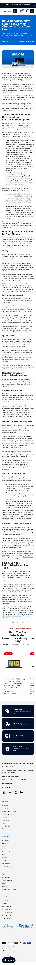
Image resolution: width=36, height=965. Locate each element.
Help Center (6, 820)
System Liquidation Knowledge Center (17, 33)
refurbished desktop (13, 278)
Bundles (4, 860)
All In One (5, 855)
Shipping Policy (7, 912)
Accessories (6, 863)
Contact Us (5, 829)
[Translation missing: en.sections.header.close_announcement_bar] (35, 5)
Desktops (5, 843)
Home (3, 33)
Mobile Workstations (8, 849)
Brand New (5, 840)
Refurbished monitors (22, 410)
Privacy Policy (6, 909)
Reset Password (7, 880)
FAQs (3, 823)
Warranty (5, 900)
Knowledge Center (8, 814)
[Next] (32, 5)
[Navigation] (32, 11)
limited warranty (28, 557)
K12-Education (6, 826)
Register (4, 886)
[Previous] (4, 5)
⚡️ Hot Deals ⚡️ (7, 866)
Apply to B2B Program (9, 811)
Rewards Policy (7, 918)
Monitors (4, 858)
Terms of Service (7, 915)
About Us (5, 805)
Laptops (4, 846)
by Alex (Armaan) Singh (26, 41)
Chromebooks (6, 852)
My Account (6, 877)
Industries (5, 808)
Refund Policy (6, 906)
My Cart (4, 883)
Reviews (4, 817)
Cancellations (6, 903)
